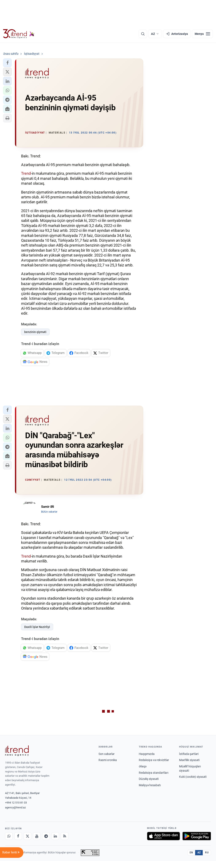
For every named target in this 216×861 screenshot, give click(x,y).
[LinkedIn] (55, 836)
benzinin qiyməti (35, 332)
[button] (7, 63)
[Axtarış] (143, 34)
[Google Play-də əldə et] (196, 836)
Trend (26, 173)
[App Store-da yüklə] (163, 836)
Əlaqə (142, 766)
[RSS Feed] (64, 836)
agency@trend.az (15, 807)
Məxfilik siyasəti (189, 760)
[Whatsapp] (9, 836)
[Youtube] (36, 836)
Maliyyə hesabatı (150, 785)
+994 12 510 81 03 (16, 802)
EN (191, 852)
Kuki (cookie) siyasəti (193, 776)
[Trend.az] (18, 33)
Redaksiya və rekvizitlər (154, 760)
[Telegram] (46, 836)
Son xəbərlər (107, 754)
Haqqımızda (147, 754)
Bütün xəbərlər (49, 511)
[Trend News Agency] (17, 750)
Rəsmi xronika (108, 760)
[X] (27, 836)
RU (207, 852)
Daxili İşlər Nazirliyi (37, 627)
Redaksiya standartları (153, 772)
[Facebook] (18, 836)
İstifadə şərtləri (188, 754)
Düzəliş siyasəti (149, 778)
